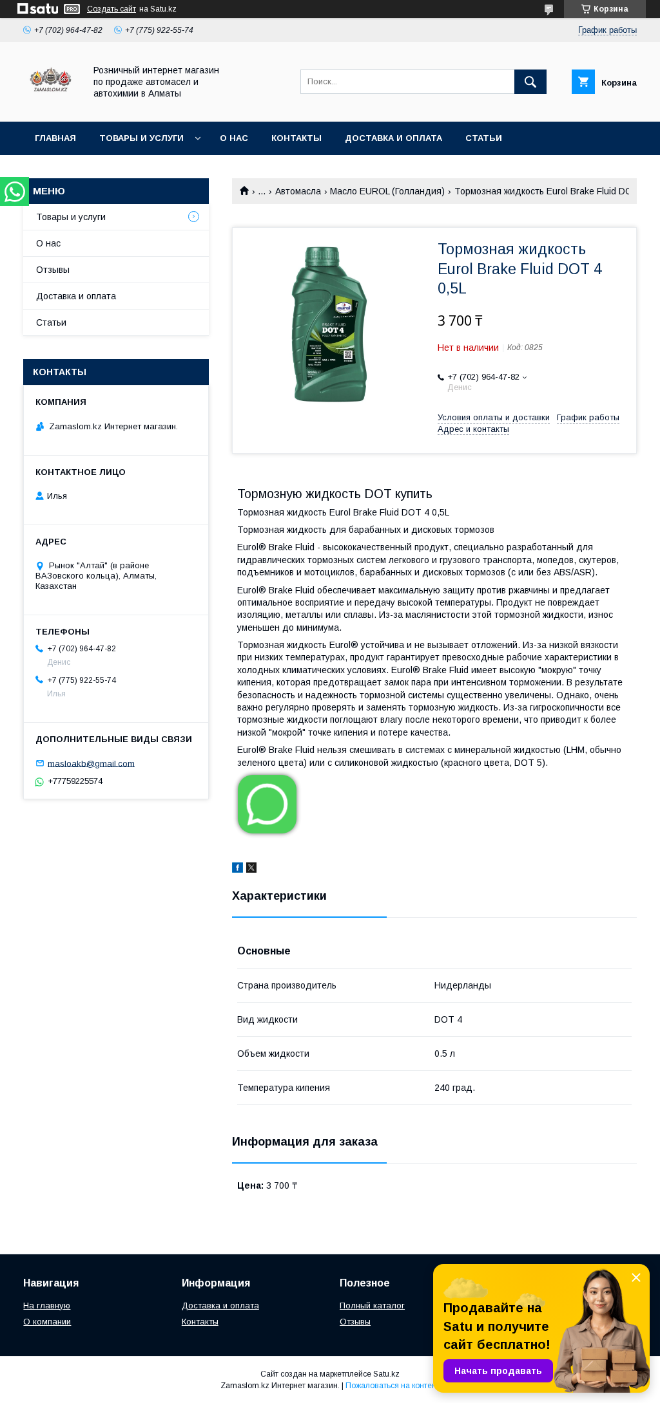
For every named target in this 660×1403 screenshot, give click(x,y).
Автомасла (298, 191)
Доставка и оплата (393, 138)
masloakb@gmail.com (91, 763)
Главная (55, 138)
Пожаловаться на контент (392, 1385)
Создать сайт (111, 9)
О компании (47, 1321)
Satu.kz (386, 1374)
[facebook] (237, 869)
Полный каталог (372, 1305)
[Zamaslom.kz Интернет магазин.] (50, 105)
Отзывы (53, 270)
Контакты (296, 138)
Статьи (483, 138)
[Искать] (530, 82)
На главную (46, 1305)
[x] (251, 869)
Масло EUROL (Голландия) (387, 191)
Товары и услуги (141, 138)
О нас (234, 138)
